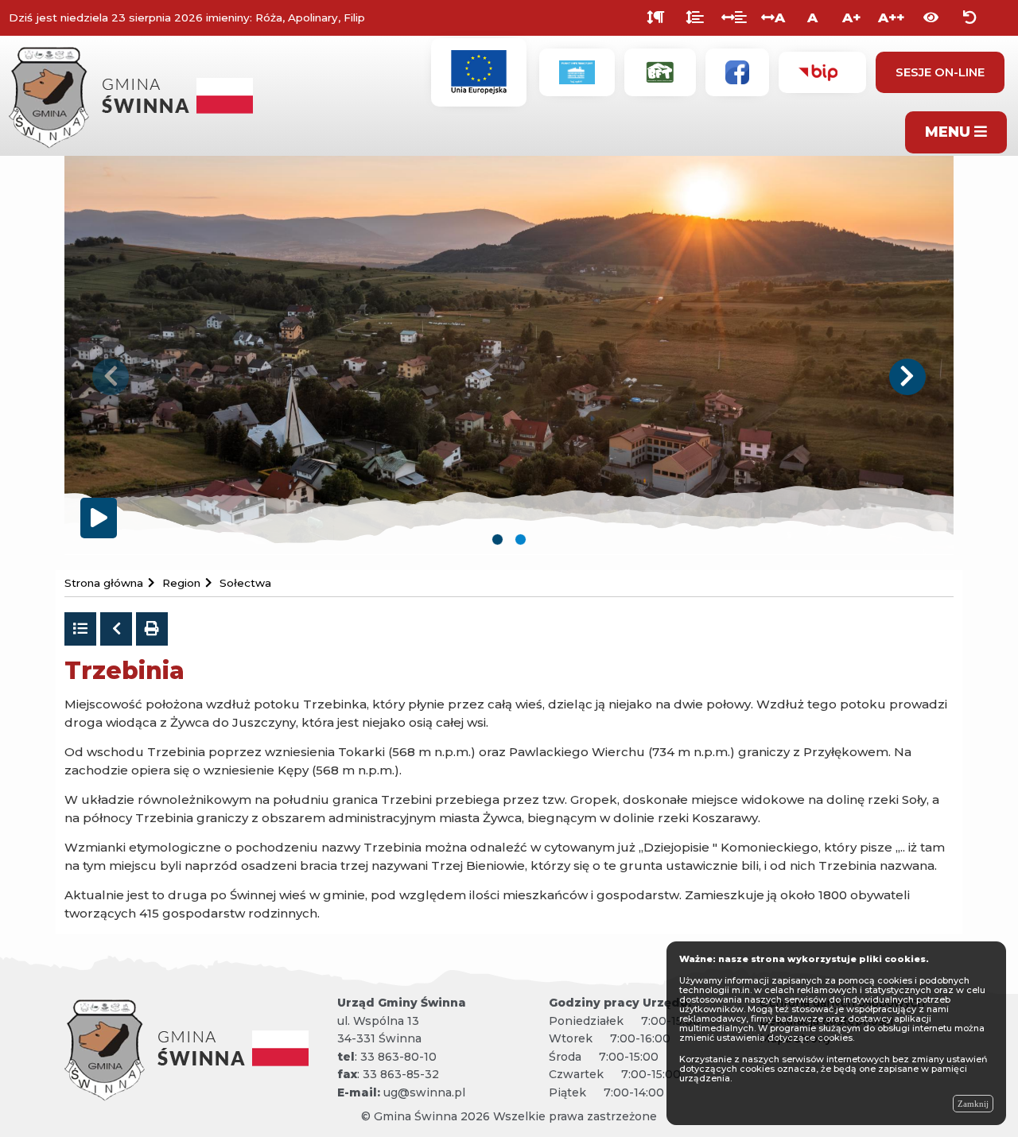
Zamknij (973, 1103)
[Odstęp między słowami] (734, 18)
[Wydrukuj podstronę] (152, 629)
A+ (851, 17)
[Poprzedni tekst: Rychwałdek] (116, 629)
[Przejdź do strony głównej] (136, 94)
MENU (949, 132)
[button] (110, 377)
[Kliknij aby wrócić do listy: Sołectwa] (80, 629)
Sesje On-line (940, 72)
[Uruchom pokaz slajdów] (98, 518)
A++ (891, 17)
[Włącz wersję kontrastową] (931, 18)
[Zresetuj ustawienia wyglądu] (970, 18)
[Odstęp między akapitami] (656, 18)
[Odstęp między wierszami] (695, 18)
